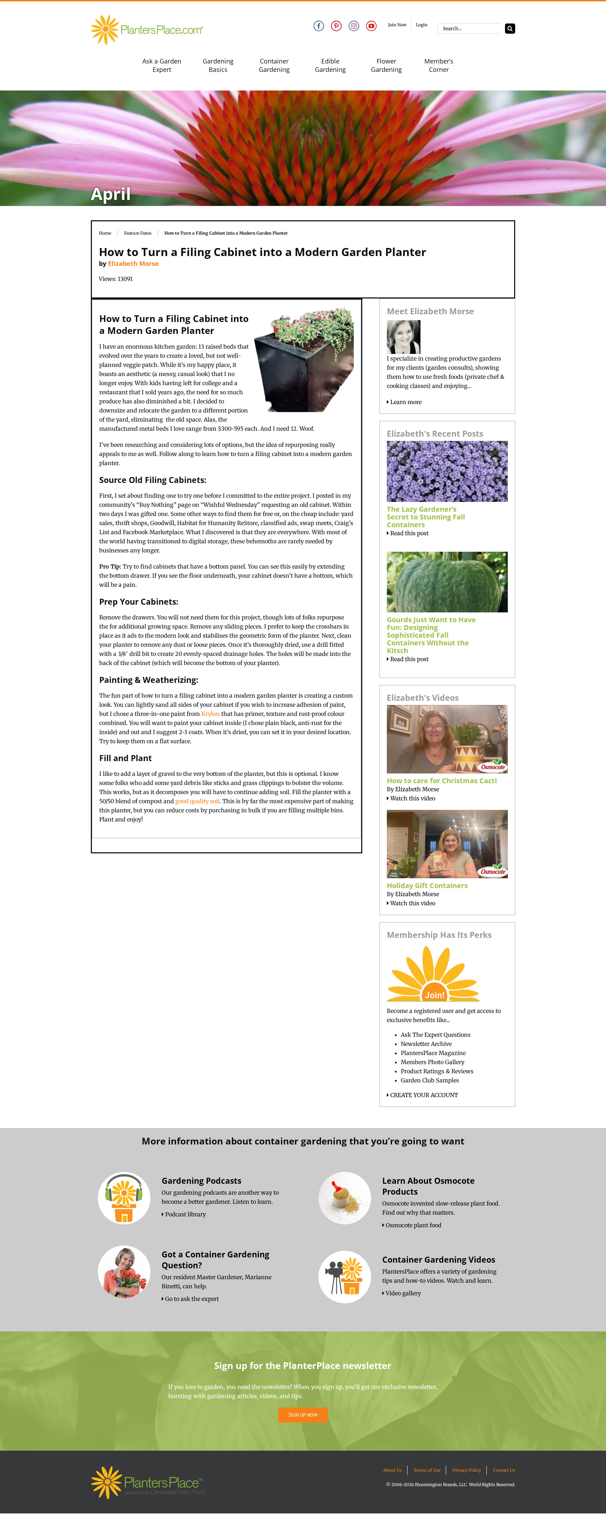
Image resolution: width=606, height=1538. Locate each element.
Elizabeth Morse (133, 263)
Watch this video (412, 798)
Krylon (210, 713)
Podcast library (185, 1214)
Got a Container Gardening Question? (215, 1260)
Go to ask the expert (191, 1298)
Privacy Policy (466, 1470)
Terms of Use (427, 1470)
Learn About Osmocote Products (428, 1186)
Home (105, 233)
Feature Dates (138, 233)
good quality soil (197, 801)
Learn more (405, 401)
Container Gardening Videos (438, 1259)
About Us (392, 1470)
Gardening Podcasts (201, 1180)
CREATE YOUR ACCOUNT (423, 1095)
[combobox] (469, 28)
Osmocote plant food (413, 1225)
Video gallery (402, 1293)
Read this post (409, 533)
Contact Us (504, 1470)
